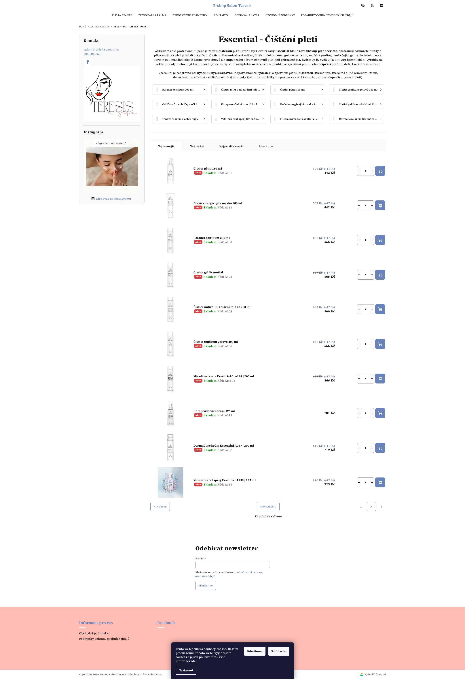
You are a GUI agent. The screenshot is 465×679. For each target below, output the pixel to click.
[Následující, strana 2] (371, 506)
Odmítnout (255, 651)
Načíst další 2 (268, 506)
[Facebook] (88, 62)
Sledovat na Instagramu (113, 199)
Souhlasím (279, 651)
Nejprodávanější (231, 146)
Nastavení (186, 670)
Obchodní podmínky (94, 633)
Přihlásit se (205, 585)
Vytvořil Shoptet (375, 674)
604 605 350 (92, 54)
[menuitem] (122, 15)
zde (193, 661)
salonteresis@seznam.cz (101, 49)
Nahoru (162, 506)
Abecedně (266, 146)
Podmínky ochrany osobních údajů (104, 639)
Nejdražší (197, 146)
